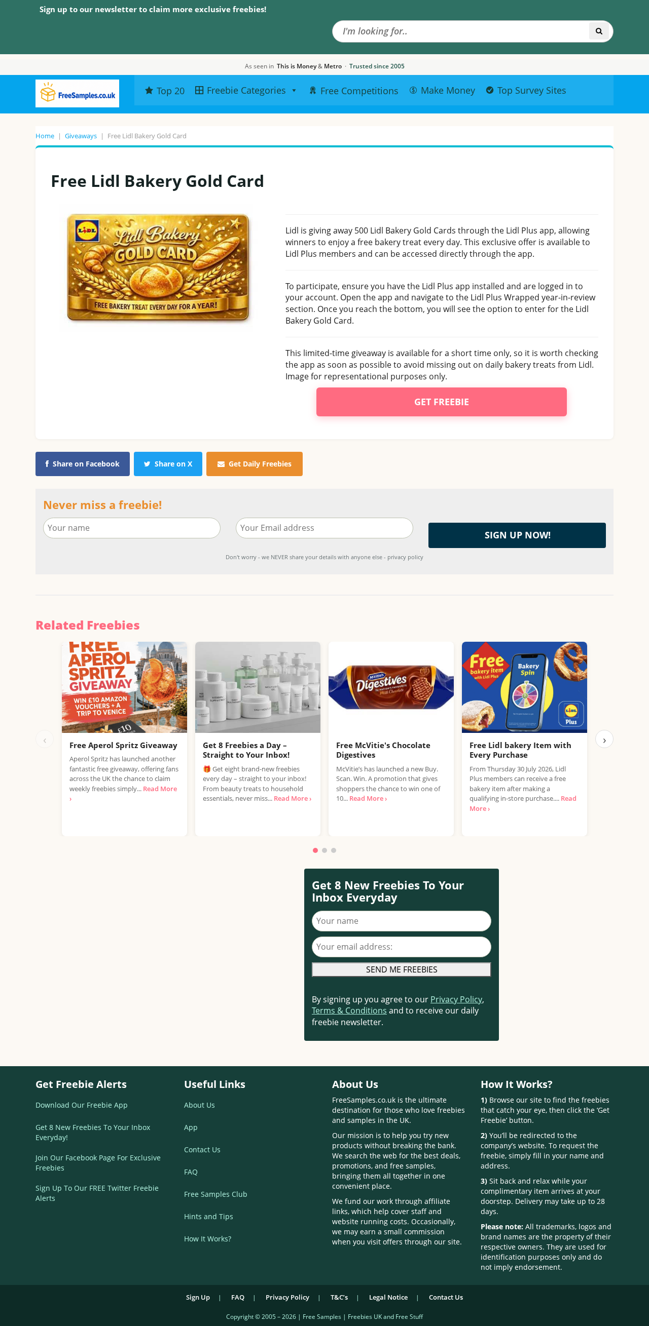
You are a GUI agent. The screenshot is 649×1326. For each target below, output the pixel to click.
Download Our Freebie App (81, 1105)
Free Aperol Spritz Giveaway (123, 745)
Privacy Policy (456, 999)
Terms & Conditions (349, 1010)
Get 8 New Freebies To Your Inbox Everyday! (92, 1132)
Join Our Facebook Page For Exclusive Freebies (98, 1163)
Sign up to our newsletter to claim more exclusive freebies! (153, 9)
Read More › (292, 798)
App (191, 1127)
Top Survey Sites (531, 90)
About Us (199, 1105)
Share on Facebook (86, 464)
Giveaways (81, 135)
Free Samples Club (215, 1194)
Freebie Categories (246, 90)
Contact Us (202, 1149)
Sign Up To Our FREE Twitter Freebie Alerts (97, 1193)
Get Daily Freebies (260, 464)
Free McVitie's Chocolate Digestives (383, 750)
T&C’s (339, 1297)
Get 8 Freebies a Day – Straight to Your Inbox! (246, 750)
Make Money (448, 90)
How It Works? (207, 1238)
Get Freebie (441, 402)
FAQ (191, 1172)
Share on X (173, 464)
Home (44, 135)
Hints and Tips (208, 1216)
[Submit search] (599, 31)
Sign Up (198, 1297)
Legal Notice (388, 1297)
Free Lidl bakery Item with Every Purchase (520, 750)
